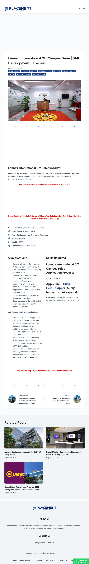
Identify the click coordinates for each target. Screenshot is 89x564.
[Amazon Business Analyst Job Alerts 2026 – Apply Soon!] (23, 437)
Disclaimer (38, 560)
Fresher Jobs (67, 71)
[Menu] (84, 9)
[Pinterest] (38, 126)
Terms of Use (49, 560)
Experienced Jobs (45, 71)
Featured (56, 71)
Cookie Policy (62, 560)
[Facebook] (14, 126)
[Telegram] (63, 126)
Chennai (33, 71)
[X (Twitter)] (26, 126)
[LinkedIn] (50, 126)
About (15, 560)
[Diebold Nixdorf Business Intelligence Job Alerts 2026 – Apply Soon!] (65, 437)
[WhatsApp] (75, 126)
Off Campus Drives (23, 74)
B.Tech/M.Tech (14, 71)
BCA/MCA (25, 71)
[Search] (79, 9)
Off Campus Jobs (39, 74)
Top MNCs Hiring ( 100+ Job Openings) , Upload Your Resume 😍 (44, 371)
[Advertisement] (44, 29)
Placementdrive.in (14, 526)
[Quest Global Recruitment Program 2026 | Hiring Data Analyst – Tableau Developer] (23, 473)
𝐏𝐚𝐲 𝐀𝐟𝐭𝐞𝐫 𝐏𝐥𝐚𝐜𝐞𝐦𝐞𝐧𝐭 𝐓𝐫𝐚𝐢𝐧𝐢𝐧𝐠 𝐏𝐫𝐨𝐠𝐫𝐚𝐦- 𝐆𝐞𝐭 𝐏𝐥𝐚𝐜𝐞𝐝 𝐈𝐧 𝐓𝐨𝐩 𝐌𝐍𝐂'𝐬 (44, 184)
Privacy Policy (25, 560)
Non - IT (12, 74)
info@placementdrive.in (44, 543)
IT (74, 71)
